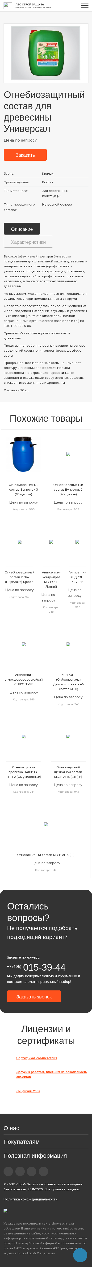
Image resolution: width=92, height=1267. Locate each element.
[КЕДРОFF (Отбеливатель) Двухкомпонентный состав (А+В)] (68, 644)
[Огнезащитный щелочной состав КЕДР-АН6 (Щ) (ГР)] (68, 737)
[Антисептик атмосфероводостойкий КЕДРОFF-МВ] (24, 644)
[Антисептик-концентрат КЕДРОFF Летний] (51, 542)
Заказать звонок (34, 996)
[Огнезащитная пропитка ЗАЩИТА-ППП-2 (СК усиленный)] (23, 737)
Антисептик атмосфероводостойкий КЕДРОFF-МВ (24, 679)
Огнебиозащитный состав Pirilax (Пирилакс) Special (19, 577)
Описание (22, 229)
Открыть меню (84, 6)
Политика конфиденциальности (31, 1199)
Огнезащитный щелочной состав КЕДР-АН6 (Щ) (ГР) (68, 772)
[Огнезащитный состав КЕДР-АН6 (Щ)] (46, 824)
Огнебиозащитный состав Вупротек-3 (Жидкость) (23, 489)
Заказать (25, 155)
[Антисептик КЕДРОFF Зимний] (77, 542)
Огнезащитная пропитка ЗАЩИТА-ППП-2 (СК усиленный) (23, 772)
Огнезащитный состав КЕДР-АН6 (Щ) (46, 855)
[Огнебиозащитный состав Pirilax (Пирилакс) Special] (19, 542)
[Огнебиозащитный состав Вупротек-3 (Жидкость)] (23, 454)
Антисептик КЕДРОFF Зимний (77, 577)
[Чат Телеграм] (80, 1255)
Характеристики (28, 242)
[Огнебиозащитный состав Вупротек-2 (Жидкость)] (68, 454)
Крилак (47, 174)
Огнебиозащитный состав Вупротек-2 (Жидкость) (68, 489)
